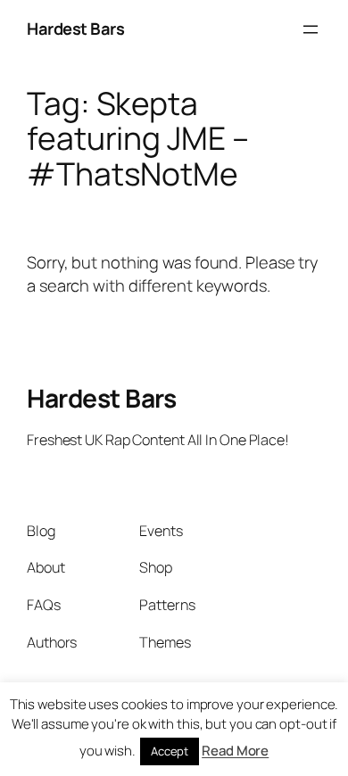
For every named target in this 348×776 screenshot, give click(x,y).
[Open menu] (310, 29)
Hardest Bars (75, 28)
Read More (235, 750)
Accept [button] (169, 751)
